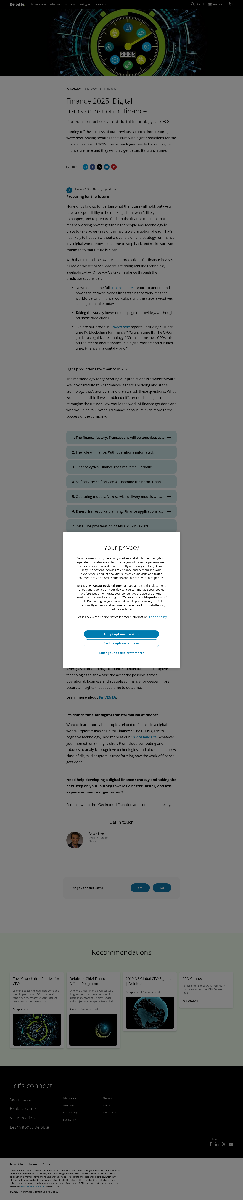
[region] (121, 600)
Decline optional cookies (121, 643)
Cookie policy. (158, 617)
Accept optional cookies (121, 634)
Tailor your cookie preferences (121, 653)
